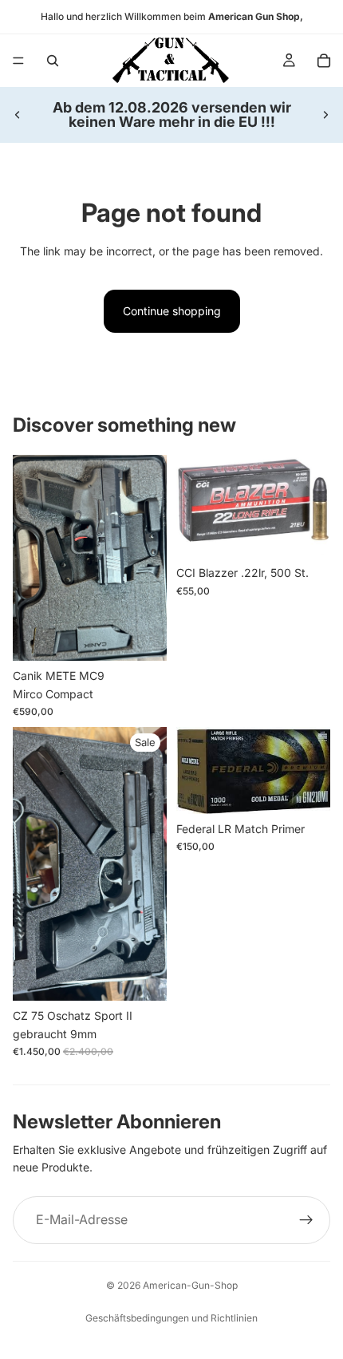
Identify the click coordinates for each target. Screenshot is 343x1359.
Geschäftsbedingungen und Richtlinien (171, 1318)
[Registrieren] (306, 1220)
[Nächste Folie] (325, 114)
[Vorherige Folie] (17, 114)
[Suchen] (52, 60)
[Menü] (18, 60)
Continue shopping (172, 311)
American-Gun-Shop (190, 1285)
